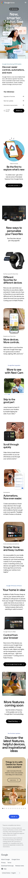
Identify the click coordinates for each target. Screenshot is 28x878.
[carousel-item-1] (3, 808)
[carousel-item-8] (16, 808)
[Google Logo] (8, 2)
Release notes (19, 866)
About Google (5, 859)
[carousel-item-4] (8, 808)
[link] (14, 185)
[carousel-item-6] (12, 808)
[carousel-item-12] (23, 808)
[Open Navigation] (25, 2)
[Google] (4, 855)
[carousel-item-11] (21, 808)
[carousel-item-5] (10, 808)
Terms (9, 862)
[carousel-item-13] (25, 808)
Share (18, 110)
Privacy (3, 862)
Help (5, 869)
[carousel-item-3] (6, 808)
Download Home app (7, 866)
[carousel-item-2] (5, 808)
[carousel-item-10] (20, 808)
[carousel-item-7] (14, 808)
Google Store (16, 859)
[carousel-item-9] (18, 808)
